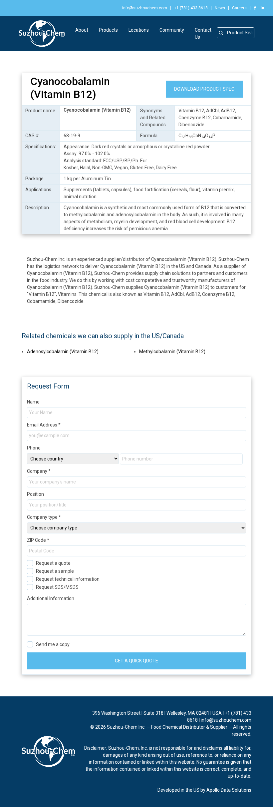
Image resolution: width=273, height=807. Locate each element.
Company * (39, 471)
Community (171, 30)
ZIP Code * (38, 540)
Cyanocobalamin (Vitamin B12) (70, 87)
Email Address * (44, 424)
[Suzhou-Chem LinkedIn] (260, 8)
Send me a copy (53, 644)
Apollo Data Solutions (228, 790)
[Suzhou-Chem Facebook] (255, 8)
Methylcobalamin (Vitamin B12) (172, 351)
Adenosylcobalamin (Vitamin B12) (63, 351)
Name (33, 401)
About (81, 30)
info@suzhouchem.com (144, 8)
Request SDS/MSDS (57, 587)
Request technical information (68, 579)
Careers (239, 8)
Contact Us (203, 33)
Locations (139, 30)
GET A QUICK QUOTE (136, 660)
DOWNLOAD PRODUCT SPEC (204, 89)
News (220, 8)
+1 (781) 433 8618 (191, 8)
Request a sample (55, 571)
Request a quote (53, 563)
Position (35, 494)
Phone (34, 447)
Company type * (44, 517)
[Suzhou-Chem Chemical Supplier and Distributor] (42, 34)
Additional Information (50, 598)
